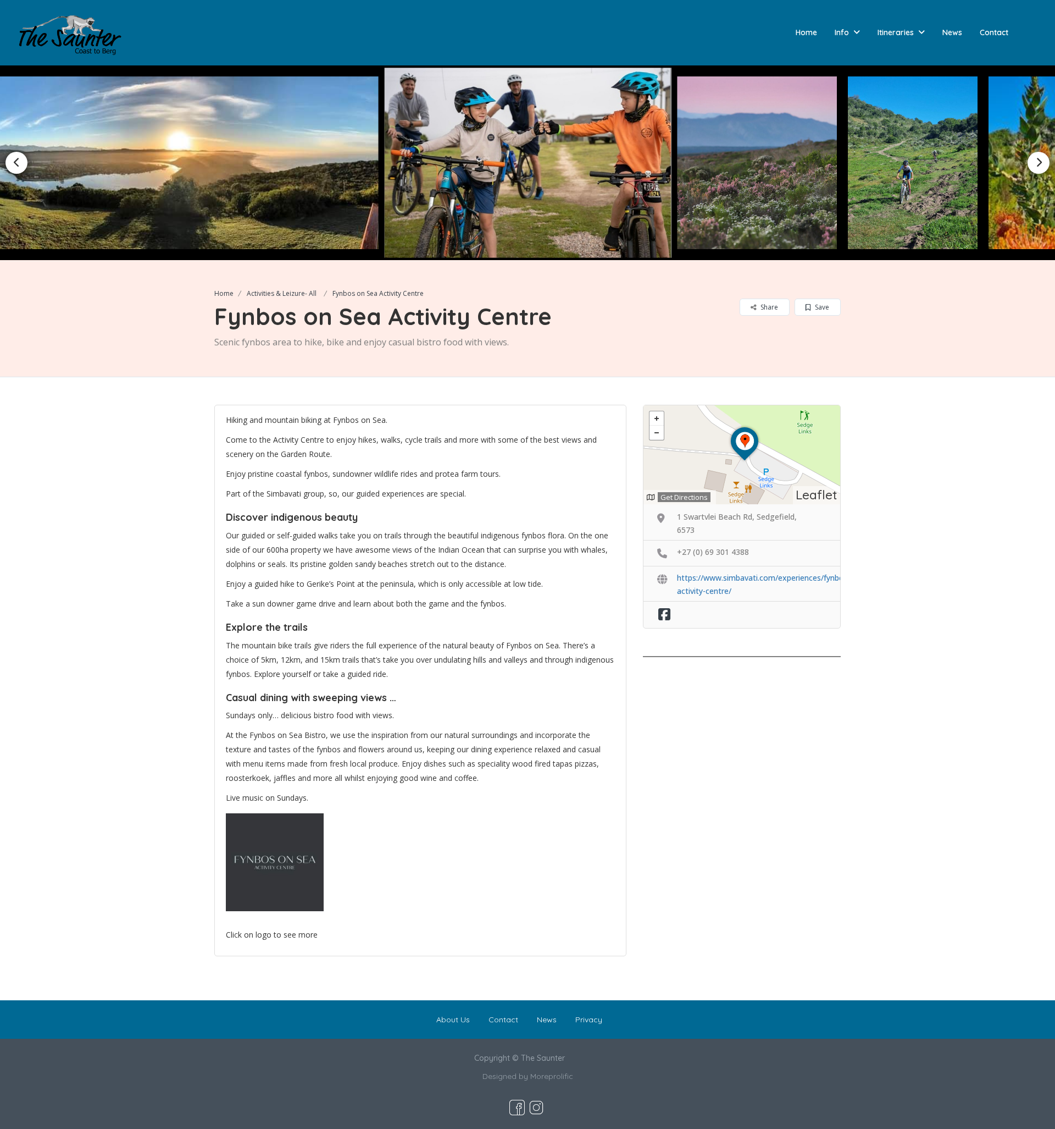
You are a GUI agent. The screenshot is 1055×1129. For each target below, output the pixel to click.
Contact (994, 32)
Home (806, 32)
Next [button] (1038, 162)
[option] (528, 162)
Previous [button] (16, 162)
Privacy (588, 1020)
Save (821, 307)
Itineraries (896, 32)
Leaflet (816, 495)
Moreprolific (551, 1076)
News (952, 32)
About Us (453, 1020)
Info (842, 32)
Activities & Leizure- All (281, 293)
